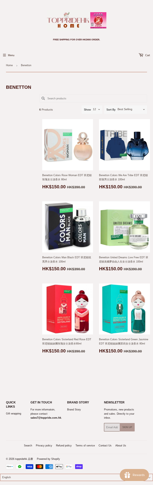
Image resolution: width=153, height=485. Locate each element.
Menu (11, 55)
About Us (120, 445)
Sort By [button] (111, 109)
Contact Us (105, 445)
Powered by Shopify (48, 458)
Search (28, 445)
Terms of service (85, 445)
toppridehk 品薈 (24, 458)
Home (9, 65)
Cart (147, 55)
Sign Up (127, 427)
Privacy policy (44, 445)
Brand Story (74, 409)
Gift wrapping (13, 413)
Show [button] (87, 109)
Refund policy (64, 445)
